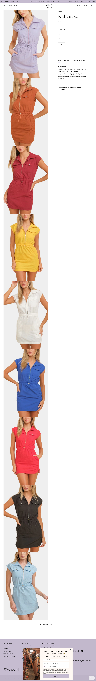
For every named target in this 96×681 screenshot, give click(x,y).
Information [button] (8, 643)
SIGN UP (56, 676)
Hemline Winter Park (12, 678)
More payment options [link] (64, 58)
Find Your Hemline (27, 646)
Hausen (60, 11)
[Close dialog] (71, 650)
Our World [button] (25, 643)
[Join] (90, 665)
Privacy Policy (7, 651)
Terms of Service (8, 653)
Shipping (6, 648)
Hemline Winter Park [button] (47, 643)
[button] (10, 6)
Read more (61, 78)
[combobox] (45, 666)
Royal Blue (62, 29)
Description (62, 66)
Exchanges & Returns (9, 656)
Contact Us (7, 646)
